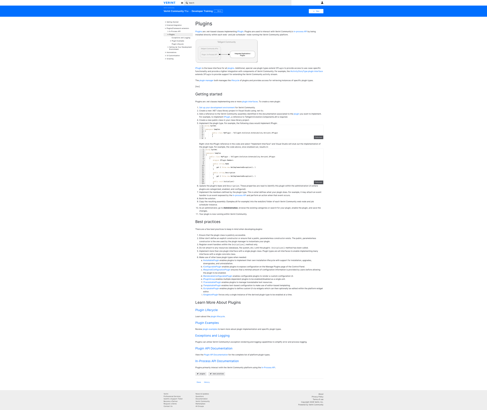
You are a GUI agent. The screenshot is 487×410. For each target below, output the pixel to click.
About (320, 394)
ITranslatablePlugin (212, 282)
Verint (166, 394)
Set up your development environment (217, 107)
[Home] (171, 3)
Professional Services (172, 396)
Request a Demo (170, 404)
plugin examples (210, 329)
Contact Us (168, 406)
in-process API (300, 31)
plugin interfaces (250, 101)
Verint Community (169, 7)
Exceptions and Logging (181, 38)
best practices (218, 374)
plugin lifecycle (218, 316)
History (207, 382)
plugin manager (206, 80)
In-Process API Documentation (217, 361)
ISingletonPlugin (211, 294)
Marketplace (200, 404)
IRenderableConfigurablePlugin (217, 276)
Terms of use (318, 399)
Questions (200, 396)
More (219, 11)
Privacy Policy (317, 397)
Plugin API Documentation (213, 348)
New (317, 11)
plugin (296, 114)
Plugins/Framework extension (178, 28)
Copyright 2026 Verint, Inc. (312, 402)
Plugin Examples (178, 41)
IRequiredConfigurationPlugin (216, 269)
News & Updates (202, 394)
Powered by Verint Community (310, 405)
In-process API (239, 195)
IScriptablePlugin (211, 288)
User (322, 2)
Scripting (170, 59)
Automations (171, 52)
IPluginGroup (209, 279)
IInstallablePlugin (211, 260)
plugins (231, 68)
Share (199, 382)
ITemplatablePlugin (212, 285)
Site (182, 3)
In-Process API (174, 31)
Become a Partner (171, 401)
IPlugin (240, 31)
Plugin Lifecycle (178, 44)
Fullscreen (318, 137)
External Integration (174, 25)
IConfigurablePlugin (212, 266)
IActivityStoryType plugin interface (306, 71)
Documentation (202, 399)
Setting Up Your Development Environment (180, 48)
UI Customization (173, 55)
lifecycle (235, 80)
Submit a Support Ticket (173, 399)
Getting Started (172, 22)
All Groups (200, 406)
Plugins (172, 34)
